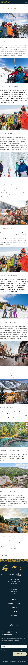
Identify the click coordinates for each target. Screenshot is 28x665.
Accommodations (14, 603)
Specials (14, 599)
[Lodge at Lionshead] (5, 2)
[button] (11, 625)
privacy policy (13, 650)
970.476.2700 (14, 589)
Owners (14, 620)
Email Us (14, 593)
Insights (14, 616)
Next (7, 555)
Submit (19, 654)
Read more (19, 55)
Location (14, 612)
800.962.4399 (14, 591)
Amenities (14, 608)
